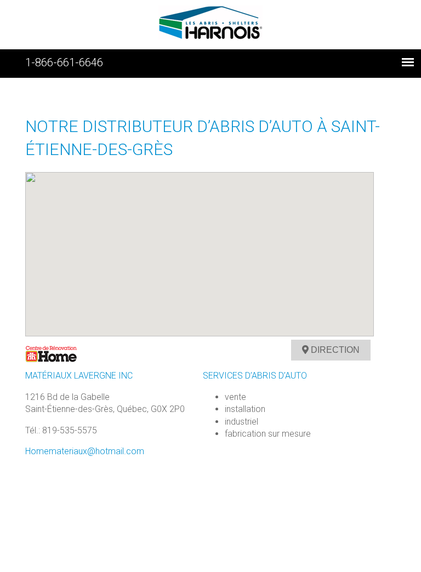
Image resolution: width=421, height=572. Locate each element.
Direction (334, 349)
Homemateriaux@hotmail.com (84, 451)
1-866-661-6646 (64, 62)
